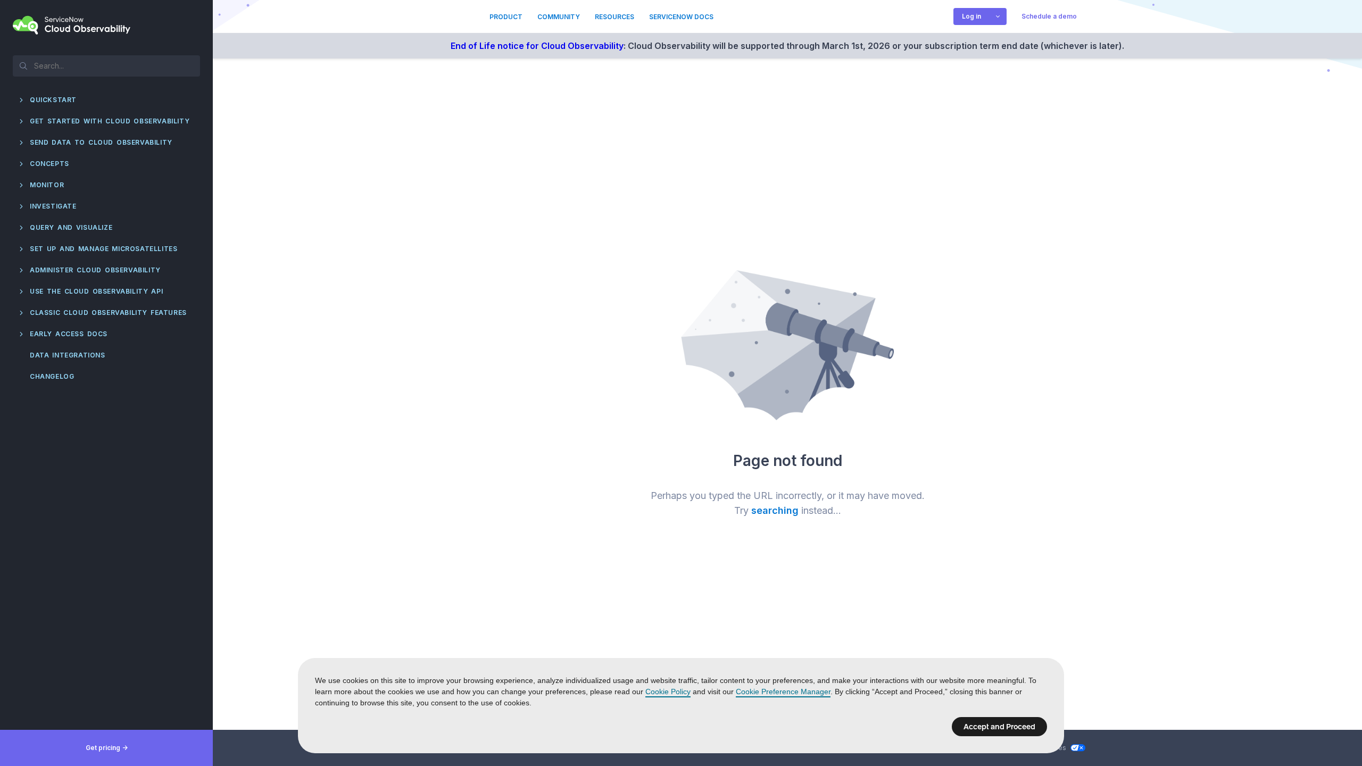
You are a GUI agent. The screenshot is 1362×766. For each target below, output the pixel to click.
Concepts (49, 164)
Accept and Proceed (999, 726)
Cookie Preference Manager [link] (783, 691)
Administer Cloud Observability (95, 270)
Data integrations (67, 355)
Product (505, 17)
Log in (971, 16)
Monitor (47, 185)
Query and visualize (71, 227)
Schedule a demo (1049, 16)
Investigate (53, 206)
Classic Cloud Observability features (108, 313)
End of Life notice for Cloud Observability (537, 45)
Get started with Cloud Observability (109, 121)
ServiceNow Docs (681, 17)
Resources (614, 17)
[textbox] (106, 65)
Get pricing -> (107, 748)
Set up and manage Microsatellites (103, 249)
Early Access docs (68, 334)
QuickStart (53, 100)
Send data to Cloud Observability (101, 142)
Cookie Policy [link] (668, 691)
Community (558, 17)
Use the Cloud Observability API (96, 291)
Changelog (52, 376)
